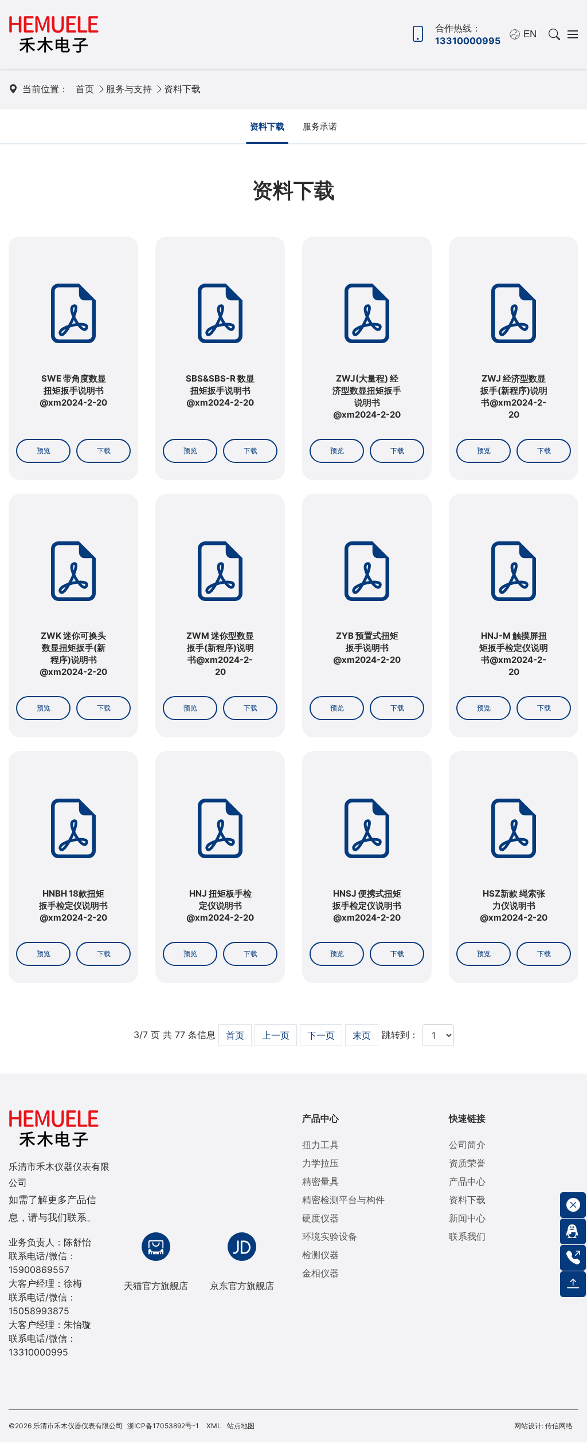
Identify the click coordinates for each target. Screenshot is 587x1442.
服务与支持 (129, 89)
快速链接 (467, 1118)
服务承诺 (320, 126)
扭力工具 (320, 1144)
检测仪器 (320, 1254)
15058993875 (39, 1311)
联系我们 (467, 1236)
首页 (85, 89)
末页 (362, 1035)
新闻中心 (467, 1218)
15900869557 (39, 1269)
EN (530, 34)
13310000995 (38, 1352)
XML (213, 1425)
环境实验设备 (329, 1236)
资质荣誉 (467, 1163)
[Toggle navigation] (569, 34)
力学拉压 (320, 1163)
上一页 (275, 1035)
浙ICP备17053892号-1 (163, 1425)
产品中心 (320, 1118)
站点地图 (241, 1425)
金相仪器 (320, 1273)
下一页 (321, 1035)
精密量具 (320, 1181)
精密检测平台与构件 (343, 1199)
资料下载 (182, 89)
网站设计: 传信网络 (543, 1425)
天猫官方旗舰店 (156, 1285)
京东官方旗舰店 (242, 1285)
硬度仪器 (320, 1218)
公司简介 (467, 1144)
